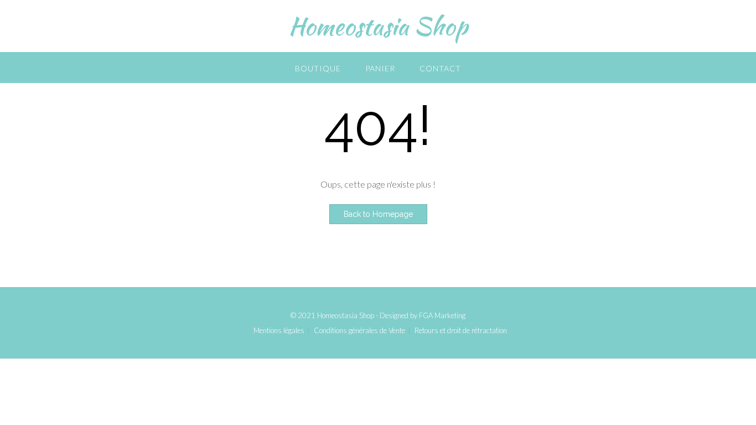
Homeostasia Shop (378, 26)
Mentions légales (278, 330)
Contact (440, 68)
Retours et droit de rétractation (461, 330)
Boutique (318, 68)
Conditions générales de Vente (359, 330)
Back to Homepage (378, 214)
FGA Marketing (442, 315)
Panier (380, 68)
